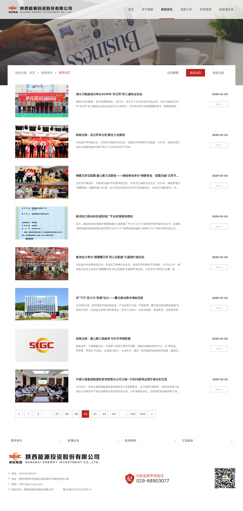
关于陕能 (147, 9)
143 (133, 414)
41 (95, 414)
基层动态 (195, 72)
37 (57, 414)
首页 (131, 9)
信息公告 (218, 72)
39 (76, 414)
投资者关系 (226, 9)
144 (142, 414)
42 (104, 414)
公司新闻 (172, 72)
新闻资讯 (167, 9)
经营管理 (205, 9)
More (219, 104)
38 (66, 414)
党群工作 (186, 9)
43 (114, 414)
